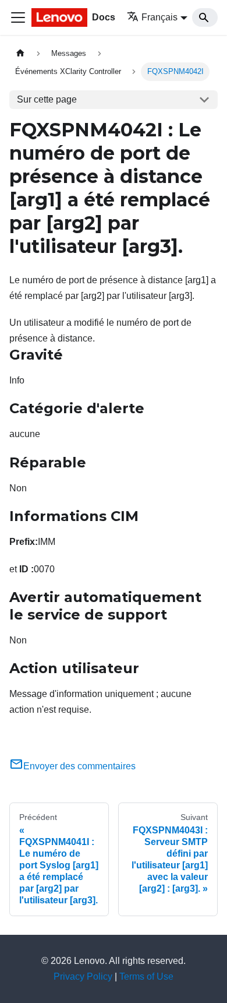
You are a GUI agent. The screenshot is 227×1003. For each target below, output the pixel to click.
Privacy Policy (83, 976)
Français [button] (159, 17)
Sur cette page (47, 99)
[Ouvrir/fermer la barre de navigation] (18, 17)
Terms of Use (146, 976)
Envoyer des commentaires (79, 766)
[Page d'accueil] (20, 53)
